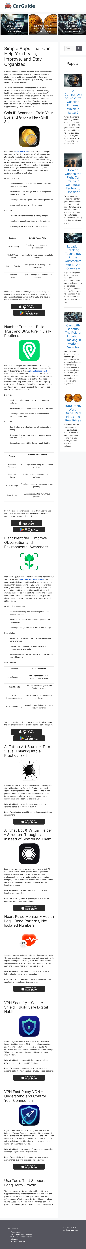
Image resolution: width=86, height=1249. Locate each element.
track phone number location (21, 1237)
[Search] (79, 48)
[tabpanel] (14, 24)
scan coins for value (17, 1242)
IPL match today (16, 1232)
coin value (14, 1239)
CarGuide (66, 1228)
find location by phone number (21, 1234)
